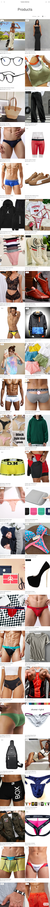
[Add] (23, 732)
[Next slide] (23, 34)
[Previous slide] (2, 34)
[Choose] (23, 49)
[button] (39, 16)
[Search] (4, 2)
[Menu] (1, 1)
